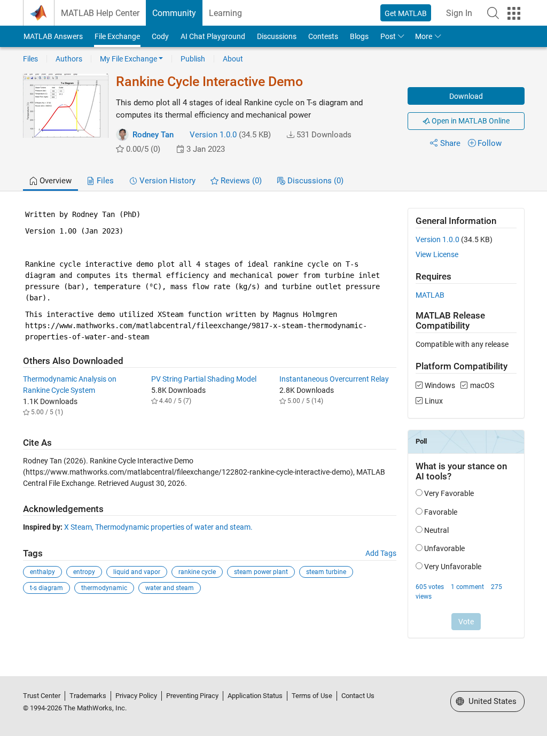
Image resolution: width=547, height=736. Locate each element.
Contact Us (357, 696)
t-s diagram (46, 588)
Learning (225, 13)
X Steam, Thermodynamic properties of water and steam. (158, 527)
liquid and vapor (136, 572)
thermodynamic (104, 588)
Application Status (255, 696)
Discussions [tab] (314, 180)
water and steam (169, 588)
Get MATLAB (406, 13)
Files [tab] (104, 180)
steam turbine (326, 572)
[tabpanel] (274, 430)
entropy (84, 572)
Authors (69, 59)
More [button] (423, 36)
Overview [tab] (54, 180)
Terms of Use (312, 696)
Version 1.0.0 (213, 135)
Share (450, 143)
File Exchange (117, 36)
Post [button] (388, 36)
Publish (193, 59)
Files (30, 59)
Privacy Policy (136, 696)
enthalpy (42, 572)
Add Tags (380, 553)
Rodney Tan (153, 135)
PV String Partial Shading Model (203, 379)
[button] (493, 13)
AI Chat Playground (213, 36)
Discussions (276, 36)
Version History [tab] (166, 180)
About (233, 59)
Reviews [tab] (240, 180)
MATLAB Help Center (100, 13)
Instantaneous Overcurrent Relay (334, 379)
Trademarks (87, 696)
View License (437, 254)
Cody (160, 36)
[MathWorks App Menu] (513, 13)
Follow (490, 143)
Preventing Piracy (192, 696)
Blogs (359, 36)
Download (466, 96)
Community (174, 13)
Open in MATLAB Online (470, 121)
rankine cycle (197, 572)
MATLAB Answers (53, 36)
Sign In (459, 13)
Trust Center (41, 696)
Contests (323, 36)
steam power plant (261, 572)
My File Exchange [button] (128, 59)
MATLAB (430, 295)
